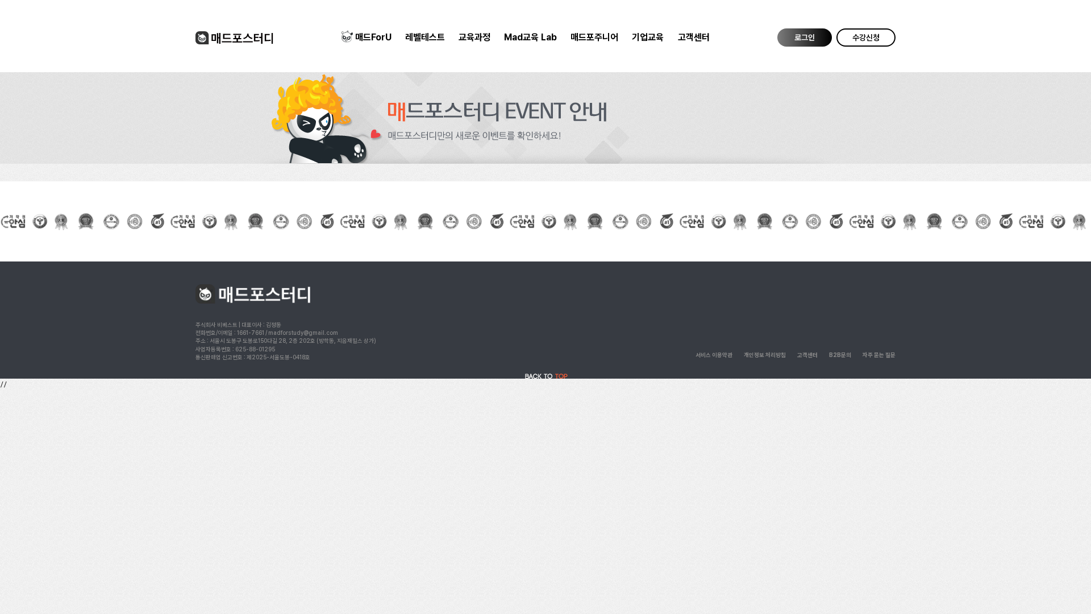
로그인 (804, 37)
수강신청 (866, 37)
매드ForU (373, 37)
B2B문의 (840, 354)
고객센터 (694, 37)
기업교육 (648, 37)
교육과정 (474, 37)
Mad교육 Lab (530, 37)
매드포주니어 (594, 37)
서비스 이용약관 (714, 354)
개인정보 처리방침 (765, 354)
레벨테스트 (425, 37)
